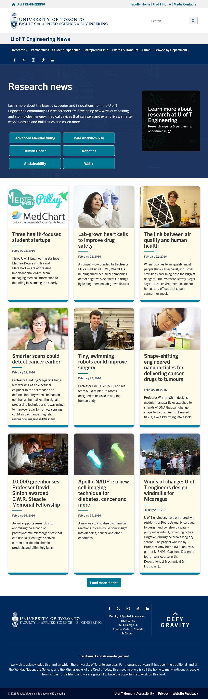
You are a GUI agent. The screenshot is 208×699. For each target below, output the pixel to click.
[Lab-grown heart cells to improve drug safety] (104, 243)
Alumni (146, 50)
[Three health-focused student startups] (38, 243)
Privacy (163, 693)
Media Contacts (185, 4)
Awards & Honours (125, 50)
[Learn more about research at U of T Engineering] (171, 121)
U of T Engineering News (40, 38)
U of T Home (162, 4)
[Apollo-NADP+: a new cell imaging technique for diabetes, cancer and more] (104, 503)
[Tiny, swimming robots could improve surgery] (104, 366)
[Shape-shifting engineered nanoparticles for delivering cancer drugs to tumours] (170, 366)
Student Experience (66, 50)
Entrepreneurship (95, 50)
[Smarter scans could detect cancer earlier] (38, 366)
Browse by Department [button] (171, 50)
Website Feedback (185, 693)
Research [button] (18, 50)
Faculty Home (140, 4)
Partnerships (40, 50)
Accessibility (145, 693)
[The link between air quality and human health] (170, 243)
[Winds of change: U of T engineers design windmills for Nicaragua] (170, 503)
